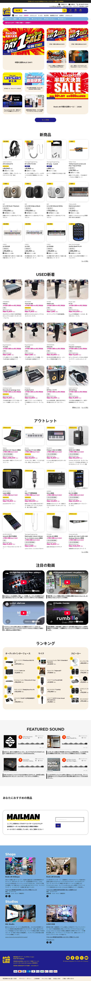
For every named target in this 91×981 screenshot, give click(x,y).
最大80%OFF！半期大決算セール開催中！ (18, 23)
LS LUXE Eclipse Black (32, 206)
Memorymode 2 (74, 206)
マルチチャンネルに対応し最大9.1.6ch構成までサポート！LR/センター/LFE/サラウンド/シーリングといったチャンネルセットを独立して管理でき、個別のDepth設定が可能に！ (23, 628)
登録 (58, 825)
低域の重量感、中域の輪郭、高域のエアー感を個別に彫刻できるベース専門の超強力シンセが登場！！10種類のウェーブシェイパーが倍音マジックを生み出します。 (67, 628)
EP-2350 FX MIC (30, 164)
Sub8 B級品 (10, 494)
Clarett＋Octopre (78, 347)
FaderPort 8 (34, 391)
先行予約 (46, 15)
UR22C (12, 304)
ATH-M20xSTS (8, 164)
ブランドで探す (25, 19)
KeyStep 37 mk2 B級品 (33, 451)
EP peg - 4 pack (52, 164)
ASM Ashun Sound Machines (9, 749)
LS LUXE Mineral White (55, 206)
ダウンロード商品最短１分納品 (80, 6)
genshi (47, 749)
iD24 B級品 (54, 494)
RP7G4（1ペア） (56, 391)
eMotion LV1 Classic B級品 (12, 451)
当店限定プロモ (54, 15)
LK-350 (27, 246)
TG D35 (12, 347)
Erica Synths (5, 772)
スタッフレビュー (51, 19)
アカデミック (68, 15)
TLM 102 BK (34, 304)
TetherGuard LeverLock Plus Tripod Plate (77, 165)
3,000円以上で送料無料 (55, 6)
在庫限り (61, 15)
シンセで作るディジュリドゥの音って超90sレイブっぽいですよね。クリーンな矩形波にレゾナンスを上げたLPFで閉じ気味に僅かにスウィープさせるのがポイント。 (67, 776)
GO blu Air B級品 (54, 537)
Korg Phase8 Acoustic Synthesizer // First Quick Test (60, 749)
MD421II (56, 347)
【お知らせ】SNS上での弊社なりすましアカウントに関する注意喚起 (45, 1)
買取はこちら (76, 407)
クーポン (40, 15)
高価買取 (26, 15)
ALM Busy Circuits (50, 772)
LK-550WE (6, 246)
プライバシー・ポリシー (25, 978)
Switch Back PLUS (75, 246)
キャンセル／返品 (46, 978)
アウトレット (33, 15)
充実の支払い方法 (67, 6)
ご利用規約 (37, 978)
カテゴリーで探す (12, 19)
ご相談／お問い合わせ (68, 978)
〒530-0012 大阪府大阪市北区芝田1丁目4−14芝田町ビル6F (61, 889)
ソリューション (37, 19)
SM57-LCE (56, 304)
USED (20, 15)
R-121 (78, 304)
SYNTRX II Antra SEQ (13, 772)
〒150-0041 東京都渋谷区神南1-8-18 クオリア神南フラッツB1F (62, 937)
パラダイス (62, 19)
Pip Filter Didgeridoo (59, 772)
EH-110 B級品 (76, 494)
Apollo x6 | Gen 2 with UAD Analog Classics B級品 (78, 538)
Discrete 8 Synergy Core (12, 391)
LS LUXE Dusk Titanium (11, 206)
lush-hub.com (50, 939)
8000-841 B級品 (76, 451)
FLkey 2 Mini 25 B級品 (54, 451)
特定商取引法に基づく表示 (10, 978)
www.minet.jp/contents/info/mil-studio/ (16, 937)
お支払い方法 (56, 978)
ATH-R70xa (78, 391)
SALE (16, 15)
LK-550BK (50, 246)
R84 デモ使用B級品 (32, 494)
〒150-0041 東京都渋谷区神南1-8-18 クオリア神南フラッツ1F (21, 889)
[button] (85, 678)
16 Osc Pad (18, 749)
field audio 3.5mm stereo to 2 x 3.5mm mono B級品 (34, 538)
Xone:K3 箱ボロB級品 (10, 537)
